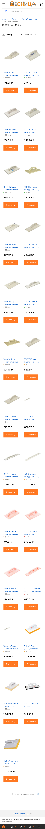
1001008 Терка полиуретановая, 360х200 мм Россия (12, 304)
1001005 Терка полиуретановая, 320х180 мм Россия (32, 189)
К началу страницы (21, 814)
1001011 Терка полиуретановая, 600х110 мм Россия (32, 362)
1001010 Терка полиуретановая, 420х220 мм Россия (11, 362)
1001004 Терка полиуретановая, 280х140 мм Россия (11, 189)
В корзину (10, 90)
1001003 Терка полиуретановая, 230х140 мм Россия (32, 132)
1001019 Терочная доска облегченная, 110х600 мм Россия (32, 591)
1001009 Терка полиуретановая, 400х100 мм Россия (32, 304)
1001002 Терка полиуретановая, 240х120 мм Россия (11, 132)
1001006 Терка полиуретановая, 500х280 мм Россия (12, 247)
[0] (41, 4)
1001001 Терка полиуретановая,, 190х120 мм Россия (32, 75)
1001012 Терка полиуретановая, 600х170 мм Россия (11, 419)
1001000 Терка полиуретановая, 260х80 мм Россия (11, 75)
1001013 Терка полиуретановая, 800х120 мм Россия (32, 419)
